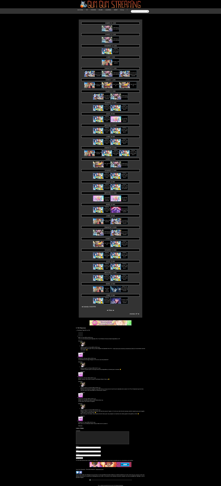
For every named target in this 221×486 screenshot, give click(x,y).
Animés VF (134, 314)
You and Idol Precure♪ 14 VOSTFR (124, 199)
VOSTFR (93, 10)
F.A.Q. (122, 10)
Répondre (80, 341)
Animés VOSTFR (89, 307)
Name (77, 446)
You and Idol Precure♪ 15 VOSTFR (107, 199)
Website (77, 453)
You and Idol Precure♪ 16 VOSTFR (124, 120)
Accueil (80, 10)
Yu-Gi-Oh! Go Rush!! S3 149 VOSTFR (107, 97)
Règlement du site (99, 469)
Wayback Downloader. (119, 485)
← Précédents (79, 330)
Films (101, 10)
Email (77, 450)
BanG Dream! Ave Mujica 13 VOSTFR (124, 210)
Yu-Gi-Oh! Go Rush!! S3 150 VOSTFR (133, 74)
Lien (92, 337)
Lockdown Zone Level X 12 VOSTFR (124, 301)
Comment (78, 430)
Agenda (108, 10)
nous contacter (136, 474)
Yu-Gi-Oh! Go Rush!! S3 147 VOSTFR (124, 233)
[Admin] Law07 (84, 347)
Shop (115, 10)
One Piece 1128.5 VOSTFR (107, 290)
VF (87, 10)
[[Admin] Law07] (83, 345)
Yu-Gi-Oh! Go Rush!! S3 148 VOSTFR (124, 222)
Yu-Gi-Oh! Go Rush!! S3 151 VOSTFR (98, 74)
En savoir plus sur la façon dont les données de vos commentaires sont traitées (116, 460)
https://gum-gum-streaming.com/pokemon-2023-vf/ (124, 348)
